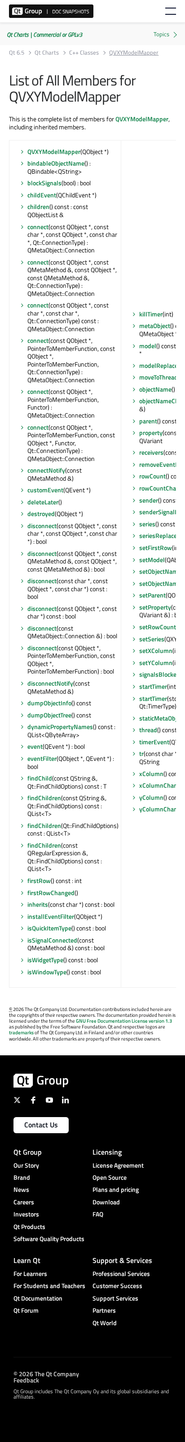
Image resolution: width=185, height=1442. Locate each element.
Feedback (26, 1380)
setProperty (155, 607)
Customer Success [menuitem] (117, 1285)
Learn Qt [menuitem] (26, 1260)
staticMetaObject (162, 718)
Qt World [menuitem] (104, 1322)
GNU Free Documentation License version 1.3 (124, 1020)
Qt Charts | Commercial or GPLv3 (44, 34)
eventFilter (42, 758)
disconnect (42, 525)
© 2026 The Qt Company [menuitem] (46, 1373)
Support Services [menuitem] (115, 1298)
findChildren (44, 797)
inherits (37, 904)
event (35, 746)
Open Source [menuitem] (109, 1177)
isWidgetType (45, 959)
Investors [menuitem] (26, 1214)
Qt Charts (47, 52)
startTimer (153, 686)
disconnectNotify (50, 683)
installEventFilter (50, 916)
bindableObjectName (55, 163)
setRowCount (157, 626)
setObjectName (160, 571)
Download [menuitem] (106, 1202)
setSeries (151, 639)
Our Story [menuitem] (26, 1165)
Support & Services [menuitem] (122, 1260)
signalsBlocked (159, 674)
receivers (151, 452)
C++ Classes (84, 52)
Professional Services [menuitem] (121, 1273)
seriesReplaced (160, 535)
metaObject (154, 325)
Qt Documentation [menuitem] (37, 1298)
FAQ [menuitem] (97, 1214)
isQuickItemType (49, 928)
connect (37, 226)
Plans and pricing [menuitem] (115, 1189)
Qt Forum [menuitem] (26, 1310)
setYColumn (155, 662)
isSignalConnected (52, 940)
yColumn (151, 797)
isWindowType (46, 972)
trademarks (21, 1032)
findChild (39, 778)
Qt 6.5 (16, 52)
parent (148, 421)
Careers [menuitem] (23, 1202)
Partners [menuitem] (104, 1310)
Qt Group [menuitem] (27, 1152)
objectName (155, 389)
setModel (152, 559)
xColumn (151, 773)
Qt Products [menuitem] (29, 1226)
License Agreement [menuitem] (118, 1165)
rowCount (152, 476)
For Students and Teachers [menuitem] (49, 1285)
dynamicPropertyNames (60, 726)
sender (148, 500)
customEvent (45, 490)
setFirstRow (155, 547)
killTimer (151, 314)
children (38, 206)
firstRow (39, 880)
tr (141, 753)
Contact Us (41, 1124)
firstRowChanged (51, 892)
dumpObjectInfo (49, 703)
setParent (152, 595)
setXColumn (155, 650)
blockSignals (44, 183)
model (147, 345)
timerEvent (154, 742)
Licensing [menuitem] (107, 1152)
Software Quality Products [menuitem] (48, 1238)
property (151, 432)
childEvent (41, 195)
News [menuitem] (21, 1189)
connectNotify (46, 470)
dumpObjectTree (49, 715)
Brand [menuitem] (21, 1177)
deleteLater (42, 502)
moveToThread (158, 377)
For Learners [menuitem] (30, 1273)
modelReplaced (160, 365)
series (147, 524)
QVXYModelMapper (141, 119)
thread (148, 729)
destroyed (41, 513)
